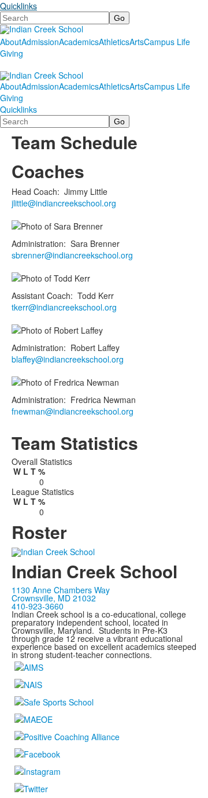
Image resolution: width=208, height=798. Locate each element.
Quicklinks (18, 6)
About (10, 41)
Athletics (114, 41)
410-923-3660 (38, 606)
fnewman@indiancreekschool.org (72, 411)
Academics (79, 41)
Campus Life (167, 41)
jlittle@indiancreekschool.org (64, 203)
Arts (136, 41)
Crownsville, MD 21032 (54, 598)
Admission (40, 41)
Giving (11, 53)
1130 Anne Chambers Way (61, 590)
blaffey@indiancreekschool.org (68, 359)
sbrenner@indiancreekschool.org (72, 255)
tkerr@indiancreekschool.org (64, 307)
